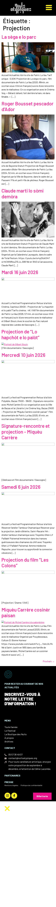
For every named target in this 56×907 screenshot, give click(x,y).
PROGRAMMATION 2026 (25, 848)
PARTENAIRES (12, 775)
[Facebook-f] (14, 796)
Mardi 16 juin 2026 (19, 272)
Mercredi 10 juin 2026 (23, 355)
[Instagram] (7, 796)
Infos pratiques (21, 857)
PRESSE (8, 782)
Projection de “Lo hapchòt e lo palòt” (20, 334)
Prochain (49, 661)
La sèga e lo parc (18, 37)
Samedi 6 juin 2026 (20, 487)
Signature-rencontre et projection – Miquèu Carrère (25, 431)
